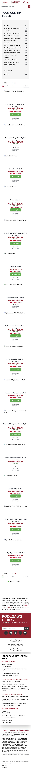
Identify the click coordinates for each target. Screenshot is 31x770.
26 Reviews (18, 271)
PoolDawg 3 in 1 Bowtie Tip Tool (15, 104)
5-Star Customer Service (8, 718)
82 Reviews (18, 526)
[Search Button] (29, 6)
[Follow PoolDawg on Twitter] (15, 633)
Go (26, 628)
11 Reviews (18, 366)
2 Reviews (19, 173)
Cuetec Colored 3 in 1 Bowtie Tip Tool (15, 233)
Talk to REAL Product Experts (10, 675)
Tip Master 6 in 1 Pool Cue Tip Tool (15, 326)
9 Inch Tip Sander (15, 267)
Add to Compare (15, 119)
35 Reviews (18, 333)
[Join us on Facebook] (6, 633)
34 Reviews (18, 302)
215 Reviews (19, 111)
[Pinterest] (20, 633)
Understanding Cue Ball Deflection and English (15, 686)
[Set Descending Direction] (15, 83)
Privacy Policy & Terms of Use (9, 764)
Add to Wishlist (15, 118)
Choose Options (15, 210)
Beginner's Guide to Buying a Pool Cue (13, 684)
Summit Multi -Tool (15, 200)
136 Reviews (19, 207)
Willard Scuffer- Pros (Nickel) (15, 297)
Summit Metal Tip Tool (15, 488)
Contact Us (4, 767)
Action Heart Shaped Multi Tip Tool (15, 138)
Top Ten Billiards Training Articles (11, 681)
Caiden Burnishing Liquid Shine (15, 359)
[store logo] (15, 2)
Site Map (4, 765)
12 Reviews (18, 493)
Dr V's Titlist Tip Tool (15, 169)
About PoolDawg (6, 722)
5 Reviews (19, 557)
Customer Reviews (7, 720)
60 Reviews (18, 240)
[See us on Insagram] (10, 633)
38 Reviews (18, 397)
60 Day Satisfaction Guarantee (10, 673)
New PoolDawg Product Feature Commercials (15, 697)
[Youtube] (25, 633)
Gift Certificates (6, 666)
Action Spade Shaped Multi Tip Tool (15, 458)
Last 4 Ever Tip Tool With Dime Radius (15, 519)
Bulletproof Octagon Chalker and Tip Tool (15, 424)
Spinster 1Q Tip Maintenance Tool (15, 393)
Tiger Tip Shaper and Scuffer (15, 553)
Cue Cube (9, 607)
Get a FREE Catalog (7, 664)
